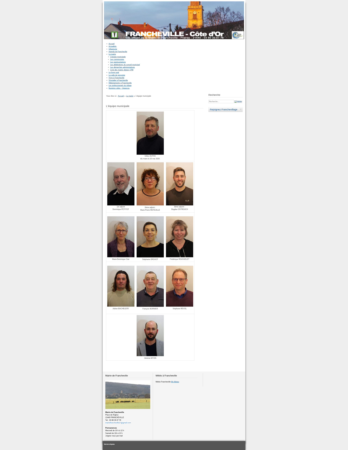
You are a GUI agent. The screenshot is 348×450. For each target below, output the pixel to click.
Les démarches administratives (122, 67)
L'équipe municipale (118, 57)
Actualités (112, 46)
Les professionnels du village (120, 85)
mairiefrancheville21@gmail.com (118, 423)
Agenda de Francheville (118, 52)
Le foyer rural (114, 72)
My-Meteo (175, 382)
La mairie (112, 54)
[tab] (241, 109)
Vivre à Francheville (116, 78)
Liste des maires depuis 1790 (121, 70)
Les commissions (117, 59)
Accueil (111, 44)
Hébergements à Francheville (120, 83)
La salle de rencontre (117, 75)
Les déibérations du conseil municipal (125, 65)
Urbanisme (113, 49)
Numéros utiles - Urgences (119, 88)
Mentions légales (109, 444)
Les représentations (118, 62)
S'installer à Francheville (118, 80)
